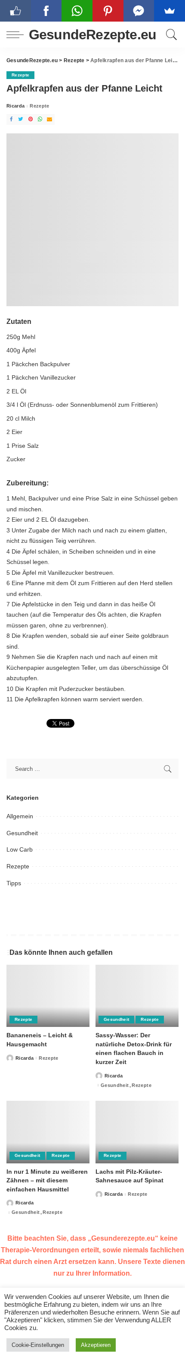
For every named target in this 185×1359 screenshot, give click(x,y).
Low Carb (19, 849)
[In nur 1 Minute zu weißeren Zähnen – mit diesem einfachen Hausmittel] (47, 1132)
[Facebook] (11, 119)
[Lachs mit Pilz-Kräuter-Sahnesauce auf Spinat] (137, 1132)
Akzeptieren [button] (96, 1345)
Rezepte (20, 75)
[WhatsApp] (40, 119)
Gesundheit (22, 833)
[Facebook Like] (15, 11)
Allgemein (19, 816)
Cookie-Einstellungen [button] (38, 1345)
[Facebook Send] (138, 11)
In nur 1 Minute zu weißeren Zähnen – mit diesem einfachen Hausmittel (47, 1181)
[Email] (49, 119)
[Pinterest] (30, 119)
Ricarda (15, 106)
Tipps (13, 883)
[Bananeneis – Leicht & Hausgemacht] (47, 996)
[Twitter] (20, 119)
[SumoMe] (169, 11)
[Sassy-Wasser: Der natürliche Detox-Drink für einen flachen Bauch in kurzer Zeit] (137, 996)
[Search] (170, 35)
